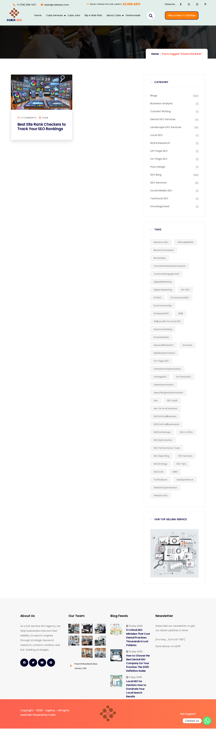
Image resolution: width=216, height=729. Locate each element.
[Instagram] (197, 4)
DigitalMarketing (162, 281)
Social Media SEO (161, 190)
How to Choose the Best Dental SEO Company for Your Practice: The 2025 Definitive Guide (138, 663)
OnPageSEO (160, 376)
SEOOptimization (163, 440)
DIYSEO (157, 297)
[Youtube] (42, 663)
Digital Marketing (163, 289)
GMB (180, 313)
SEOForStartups (162, 432)
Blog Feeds (119, 616)
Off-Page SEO (159, 151)
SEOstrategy (160, 463)
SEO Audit (172, 400)
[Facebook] (180, 4)
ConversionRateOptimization (170, 266)
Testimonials (132, 15)
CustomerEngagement (166, 273)
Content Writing (160, 111)
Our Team (76, 616)
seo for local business (165, 408)
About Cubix (114, 15)
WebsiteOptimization (165, 487)
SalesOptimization (164, 384)
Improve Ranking (163, 329)
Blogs (153, 95)
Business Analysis (161, 103)
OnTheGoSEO (183, 376)
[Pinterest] (205, 4)
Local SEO (156, 135)
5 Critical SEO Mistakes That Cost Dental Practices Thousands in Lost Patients (138, 637)
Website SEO (161, 495)
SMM (175, 471)
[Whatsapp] (207, 720)
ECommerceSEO (180, 297)
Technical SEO (159, 198)
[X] (189, 4)
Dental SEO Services (163, 119)
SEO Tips (181, 463)
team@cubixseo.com (56, 4)
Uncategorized (159, 206)
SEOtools (158, 471)
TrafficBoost (160, 479)
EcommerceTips (163, 305)
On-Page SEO (158, 159)
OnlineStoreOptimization (167, 368)
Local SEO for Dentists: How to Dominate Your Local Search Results (136, 688)
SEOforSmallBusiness (165, 416)
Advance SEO (161, 242)
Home (38, 15)
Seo (156, 400)
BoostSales (160, 258)
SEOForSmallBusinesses (166, 424)
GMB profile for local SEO (167, 321)
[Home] (14, 14)
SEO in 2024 (186, 432)
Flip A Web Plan (93, 15)
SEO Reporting (161, 456)
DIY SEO (185, 289)
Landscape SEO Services (165, 127)
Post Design (157, 167)
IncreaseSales (161, 337)
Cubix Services (54, 15)
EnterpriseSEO (161, 313)
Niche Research (160, 143)
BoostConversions (163, 250)
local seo (187, 345)
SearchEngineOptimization (168, 392)
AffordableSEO (186, 242)
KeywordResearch (163, 345)
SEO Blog (155, 175)
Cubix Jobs (73, 15)
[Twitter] (33, 663)
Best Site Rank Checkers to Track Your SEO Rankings (41, 126)
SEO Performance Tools (167, 448)
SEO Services (158, 182)
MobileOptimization (164, 353)
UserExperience (184, 479)
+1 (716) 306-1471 (26, 4)
